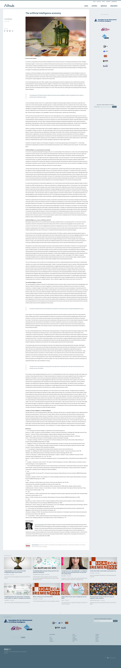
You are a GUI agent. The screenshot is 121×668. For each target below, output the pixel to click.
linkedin (96, 635)
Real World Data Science (95, 600)
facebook (97, 637)
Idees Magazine (8, 19)
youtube (97, 641)
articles (94, 6)
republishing (114, 1)
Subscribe (114, 106)
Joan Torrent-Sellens (39, 524)
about (94, 1)
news (86, 6)
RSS (73, 641)
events (103, 1)
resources (99, 1)
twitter (96, 638)
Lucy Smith (6, 574)
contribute (108, 1)
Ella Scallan (63, 575)
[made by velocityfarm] (110, 658)
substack (97, 634)
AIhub (62, 600)
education (114, 6)
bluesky (96, 639)
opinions (104, 6)
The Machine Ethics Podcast (38, 574)
